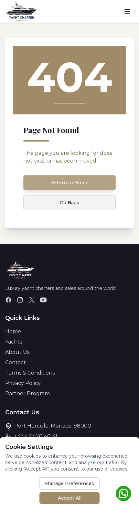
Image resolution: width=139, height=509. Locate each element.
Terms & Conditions (30, 373)
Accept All (69, 498)
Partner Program (27, 393)
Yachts (13, 342)
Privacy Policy (23, 383)
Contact (15, 362)
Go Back (69, 203)
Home (13, 331)
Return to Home (69, 183)
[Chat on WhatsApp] (123, 493)
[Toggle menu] (127, 11)
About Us (17, 352)
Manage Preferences (69, 483)
